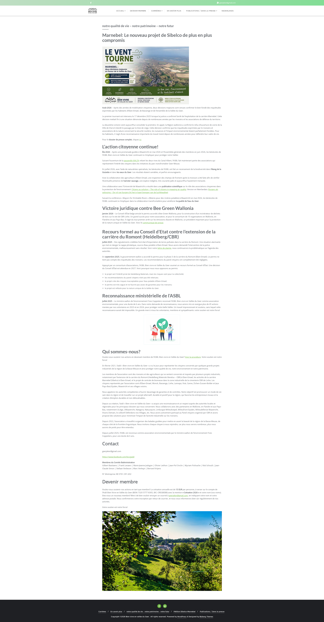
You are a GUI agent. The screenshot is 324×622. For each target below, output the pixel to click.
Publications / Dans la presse (212, 611)
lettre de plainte (164, 248)
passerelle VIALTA (131, 160)
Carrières (102, 611)
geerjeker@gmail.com (227, 3)
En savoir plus (116, 611)
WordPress (181, 617)
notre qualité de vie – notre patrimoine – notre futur (148, 611)
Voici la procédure (193, 357)
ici (140, 139)
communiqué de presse (153, 222)
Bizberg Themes (206, 617)
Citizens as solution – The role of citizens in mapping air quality (159, 189)
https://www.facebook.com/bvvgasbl (118, 457)
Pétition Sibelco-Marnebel (184, 611)
